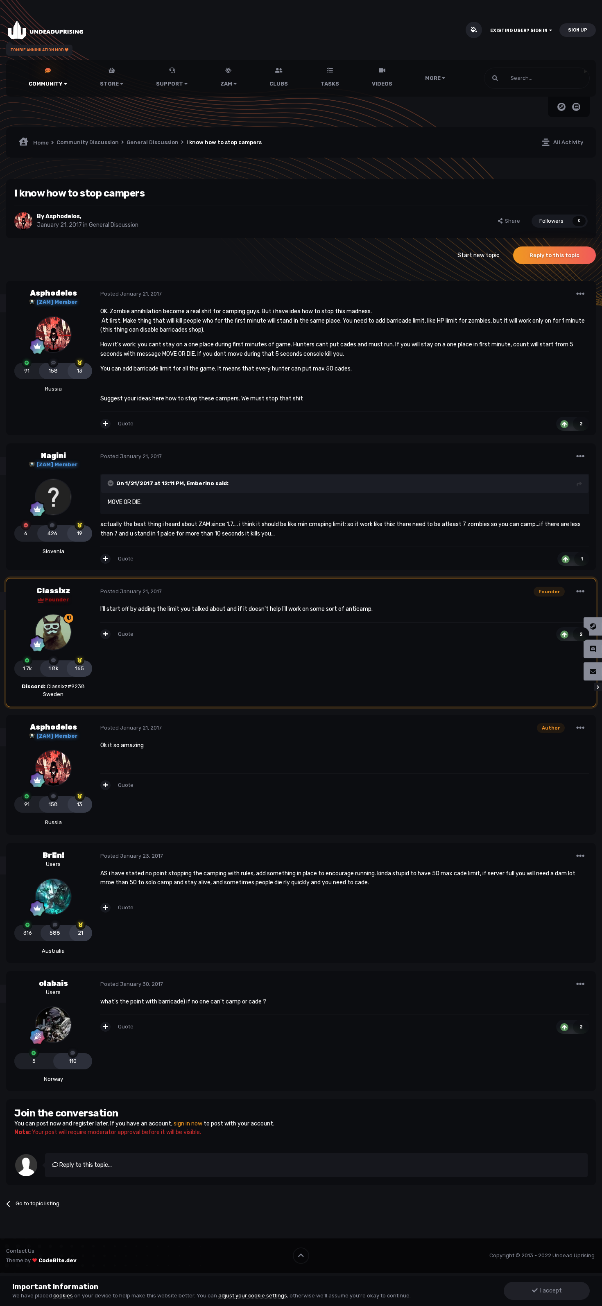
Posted (131, 294)
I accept (550, 1290)
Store (110, 84)
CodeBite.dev (57, 1260)
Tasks (330, 84)
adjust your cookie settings (252, 1295)
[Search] (495, 78)
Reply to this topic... (85, 1164)
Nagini (53, 455)
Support (170, 84)
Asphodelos (62, 216)
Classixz (53, 590)
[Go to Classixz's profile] (53, 632)
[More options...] (580, 294)
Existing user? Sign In (519, 30)
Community (46, 84)
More (433, 78)
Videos (382, 84)
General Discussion (113, 224)
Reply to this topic (554, 255)
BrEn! (53, 855)
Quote (126, 423)
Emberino (200, 483)
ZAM (226, 84)
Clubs (278, 84)
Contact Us (20, 1251)
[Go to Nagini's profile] (53, 497)
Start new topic (478, 255)
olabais (53, 983)
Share (511, 221)
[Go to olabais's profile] (53, 1024)
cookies (63, 1295)
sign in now (188, 1123)
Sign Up (577, 30)
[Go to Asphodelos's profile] (23, 221)
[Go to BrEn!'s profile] (53, 896)
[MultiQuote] (105, 424)
